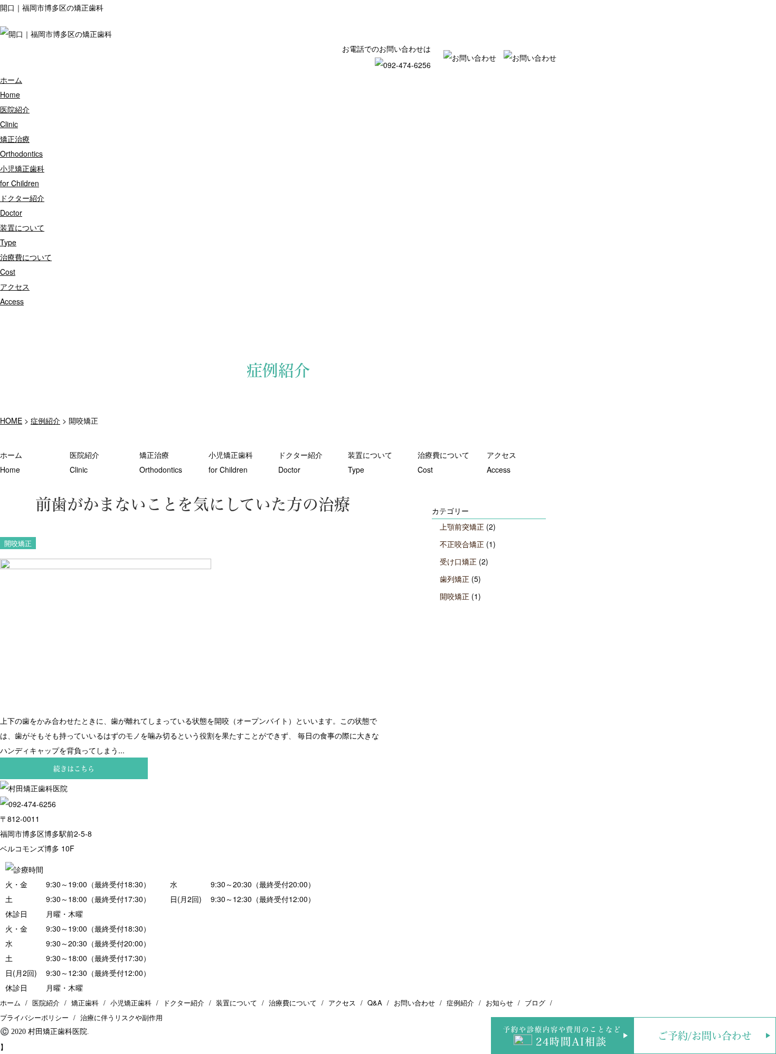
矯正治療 (160, 462)
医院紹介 (84, 462)
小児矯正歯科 (231, 462)
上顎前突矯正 (462, 526)
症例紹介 (460, 1003)
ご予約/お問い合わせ (705, 1036)
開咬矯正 (454, 596)
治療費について (443, 462)
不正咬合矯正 (462, 544)
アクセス (501, 462)
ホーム (11, 462)
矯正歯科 (85, 1003)
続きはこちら (73, 768)
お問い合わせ (414, 1003)
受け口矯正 (458, 561)
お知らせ (499, 1003)
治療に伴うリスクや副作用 (121, 1017)
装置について (370, 462)
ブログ (535, 1003)
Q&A (374, 1003)
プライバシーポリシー (34, 1017)
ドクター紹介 (300, 462)
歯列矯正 (454, 578)
